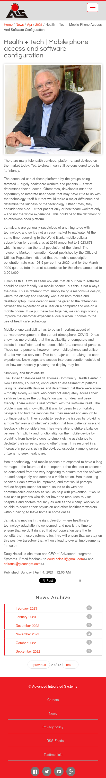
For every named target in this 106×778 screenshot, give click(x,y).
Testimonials (53, 754)
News (20, 24)
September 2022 (28, 651)
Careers (53, 699)
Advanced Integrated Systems (33, 7)
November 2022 (28, 633)
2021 (38, 24)
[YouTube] (58, 771)
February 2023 (27, 607)
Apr (29, 24)
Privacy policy (53, 726)
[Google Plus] (70, 771)
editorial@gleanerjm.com (22, 563)
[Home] (17, 10)
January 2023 (26, 616)
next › (70, 664)
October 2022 (26, 642)
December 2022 (28, 625)
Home (8, 24)
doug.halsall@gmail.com (65, 558)
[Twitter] (46, 771)
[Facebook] (35, 771)
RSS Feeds (55, 740)
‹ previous (38, 664)
